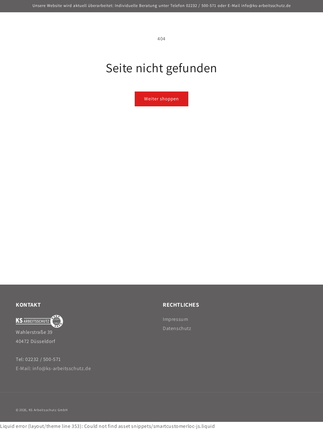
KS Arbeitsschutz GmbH (48, 410)
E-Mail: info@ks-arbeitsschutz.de (53, 368)
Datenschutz (177, 328)
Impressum (175, 319)
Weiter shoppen (161, 99)
